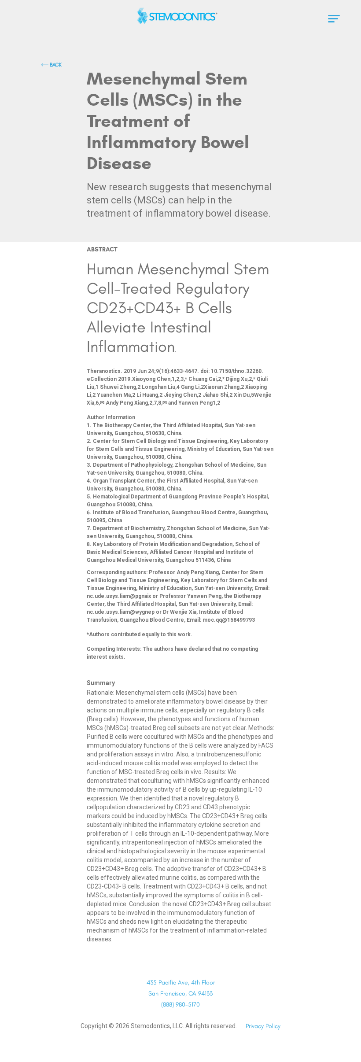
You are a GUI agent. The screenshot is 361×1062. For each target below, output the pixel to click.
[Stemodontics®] (180, 15)
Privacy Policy (263, 1026)
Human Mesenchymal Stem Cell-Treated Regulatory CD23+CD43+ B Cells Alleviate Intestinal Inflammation (178, 307)
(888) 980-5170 (180, 1004)
